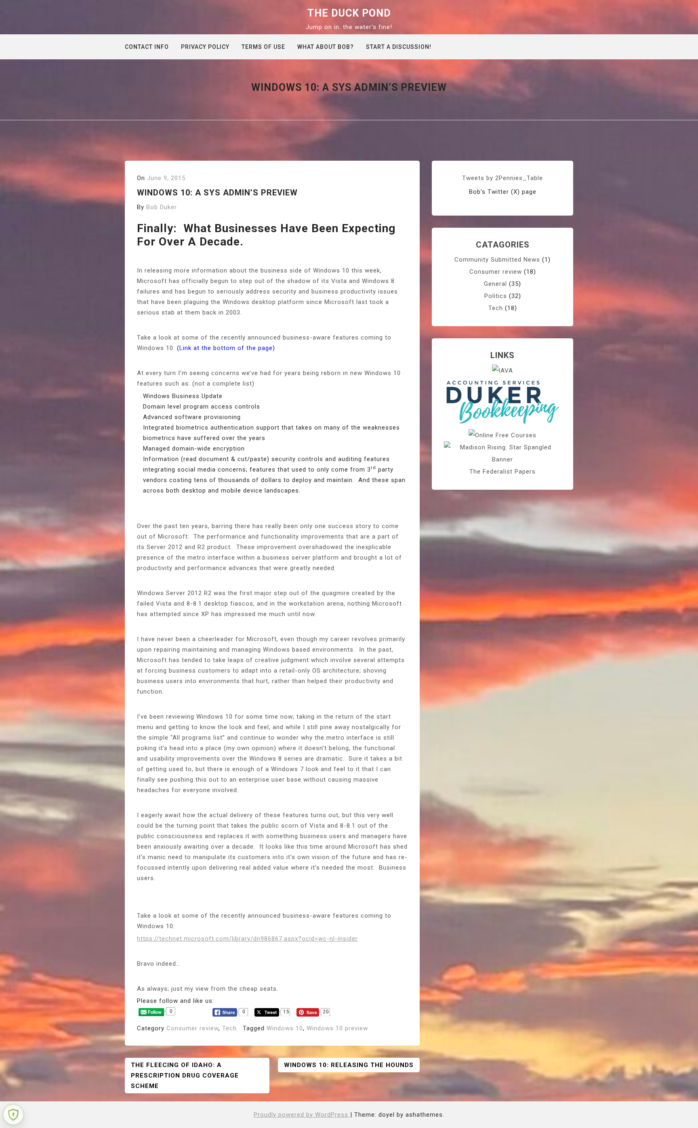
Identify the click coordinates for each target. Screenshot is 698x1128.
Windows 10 (285, 1028)
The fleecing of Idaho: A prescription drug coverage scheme (185, 1075)
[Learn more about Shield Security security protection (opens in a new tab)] (13, 1114)
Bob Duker (161, 207)
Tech (229, 1028)
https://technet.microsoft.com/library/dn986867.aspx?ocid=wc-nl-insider (247, 938)
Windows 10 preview (337, 1028)
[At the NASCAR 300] (502, 453)
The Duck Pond (349, 13)
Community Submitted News (497, 259)
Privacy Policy (205, 47)
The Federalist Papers (502, 471)
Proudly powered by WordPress (302, 1114)
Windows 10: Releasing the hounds (349, 1065)
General (495, 283)
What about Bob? (325, 47)
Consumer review (192, 1028)
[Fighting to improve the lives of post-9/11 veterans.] (502, 370)
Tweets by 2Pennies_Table (502, 178)
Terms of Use (263, 47)
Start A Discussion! (398, 47)
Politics (495, 296)
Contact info (147, 47)
